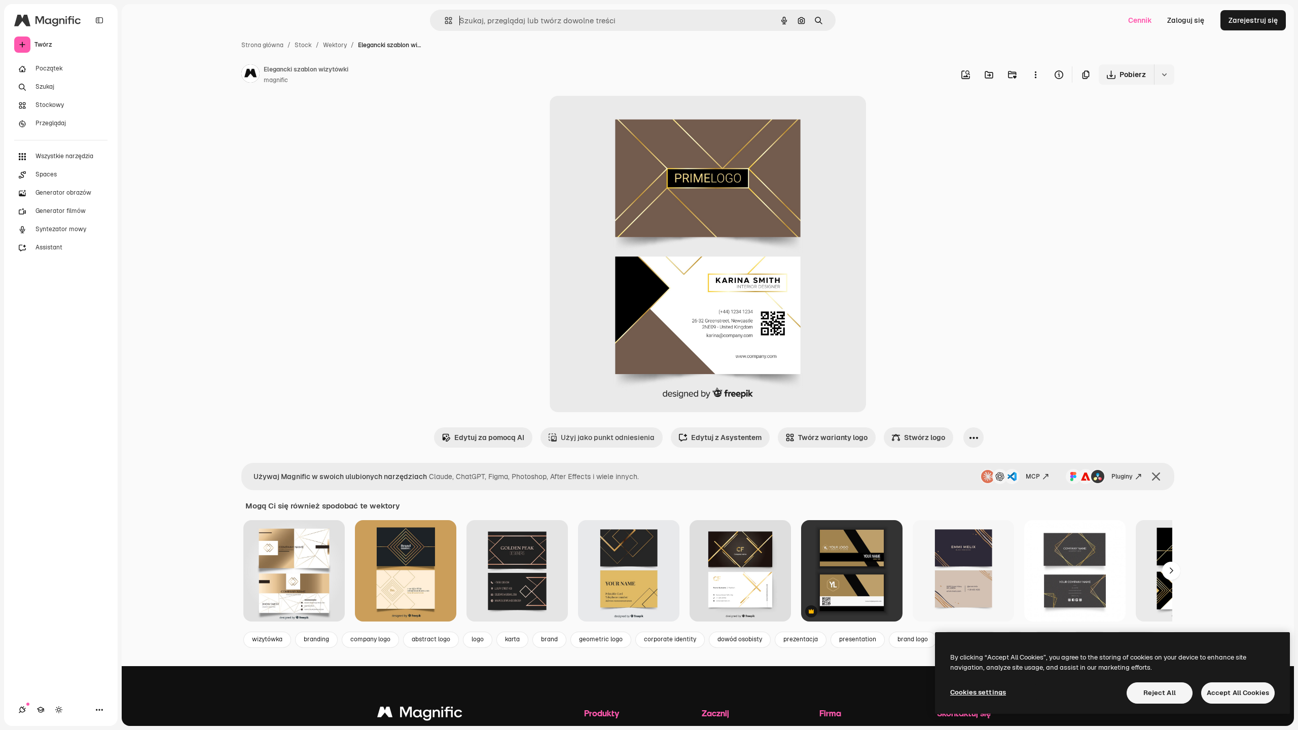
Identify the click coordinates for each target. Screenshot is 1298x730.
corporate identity (670, 639)
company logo (370, 639)
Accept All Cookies (1238, 692)
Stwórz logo (924, 437)
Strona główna (262, 45)
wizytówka (267, 639)
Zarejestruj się (1253, 20)
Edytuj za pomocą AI (489, 437)
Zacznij (715, 713)
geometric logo (601, 639)
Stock (303, 45)
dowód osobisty (739, 639)
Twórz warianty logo (833, 437)
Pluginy (1122, 476)
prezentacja (800, 639)
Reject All (1159, 692)
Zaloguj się (1185, 20)
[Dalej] (1171, 571)
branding (316, 639)
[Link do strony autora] (250, 75)
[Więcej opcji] (1035, 74)
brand (549, 639)
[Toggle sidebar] (99, 20)
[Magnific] (419, 714)
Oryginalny (619, 115)
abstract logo (431, 639)
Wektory (335, 45)
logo (478, 639)
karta (512, 639)
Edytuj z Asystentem (726, 437)
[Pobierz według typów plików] (1164, 74)
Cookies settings (978, 692)
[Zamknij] (1156, 476)
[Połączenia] (22, 710)
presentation (857, 639)
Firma (830, 713)
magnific (276, 80)
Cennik (1140, 20)
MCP (1033, 476)
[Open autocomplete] (444, 20)
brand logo (912, 639)
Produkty (601, 713)
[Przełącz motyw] (59, 710)
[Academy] (40, 710)
